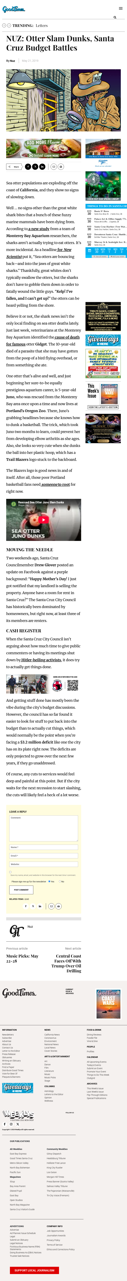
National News (51, 1044)
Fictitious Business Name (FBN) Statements (25, 1248)
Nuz (12, 60)
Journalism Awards (56, 1235)
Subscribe (7, 1038)
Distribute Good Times (12, 1070)
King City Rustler (55, 1167)
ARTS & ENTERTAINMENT (57, 1056)
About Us (6, 1044)
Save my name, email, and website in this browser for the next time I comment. (43, 875)
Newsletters (8, 1034)
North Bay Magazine (20, 1205)
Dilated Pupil (16, 1191)
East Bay (14, 1195)
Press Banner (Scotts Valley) (60, 1181)
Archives (6, 1064)
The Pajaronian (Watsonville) (60, 1191)
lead (26, 899)
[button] (114, 17)
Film (46, 1068)
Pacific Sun (15, 1172)
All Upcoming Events (96, 1062)
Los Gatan (52, 1172)
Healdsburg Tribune (56, 1158)
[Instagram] (11, 1124)
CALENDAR (92, 1057)
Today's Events (94, 1065)
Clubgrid (91, 1078)
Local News (49, 1047)
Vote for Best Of (9, 1073)
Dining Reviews (94, 1034)
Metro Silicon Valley (19, 1163)
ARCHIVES (70, 991)
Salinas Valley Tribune (57, 1186)
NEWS (47, 1030)
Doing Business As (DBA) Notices (25, 1252)
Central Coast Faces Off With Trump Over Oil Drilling (66, 963)
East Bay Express (18, 1153)
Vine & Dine (92, 1041)
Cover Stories (50, 1051)
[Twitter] (35, 167)
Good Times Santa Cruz (21, 1158)
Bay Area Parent (18, 1186)
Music (47, 1074)
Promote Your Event (96, 1071)
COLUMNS (49, 1086)
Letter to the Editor (11, 1051)
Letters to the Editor (53, 1094)
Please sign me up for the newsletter (29, 881)
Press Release (8, 1054)
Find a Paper (8, 1067)
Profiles (90, 1051)
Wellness (48, 1101)
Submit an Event (95, 1068)
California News (52, 1034)
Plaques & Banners (11, 1077)
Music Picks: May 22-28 (22, 958)
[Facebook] (28, 167)
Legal (12, 1236)
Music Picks (50, 1077)
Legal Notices (16, 1243)
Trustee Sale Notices (19, 1256)
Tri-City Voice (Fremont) (58, 1195)
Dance (47, 1064)
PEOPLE (91, 1046)
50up (12, 1181)
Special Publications (96, 1098)
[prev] (4, 25)
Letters (42, 25)
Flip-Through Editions (97, 1095)
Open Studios (16, 1200)
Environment (50, 1041)
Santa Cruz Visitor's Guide (22, 1209)
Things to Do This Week (98, 1075)
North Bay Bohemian (20, 1167)
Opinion (48, 1097)
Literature (49, 1071)
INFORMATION (9, 1030)
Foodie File (92, 1038)
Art (45, 1061)
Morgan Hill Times (55, 1177)
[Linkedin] (42, 167)
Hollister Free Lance (56, 1163)
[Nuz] (16, 931)
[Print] (61, 167)
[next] (9, 25)
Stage (47, 1081)
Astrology (49, 1091)
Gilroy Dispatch (54, 1153)
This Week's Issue (95, 1088)
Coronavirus (50, 1038)
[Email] (52, 167)
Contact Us (7, 1047)
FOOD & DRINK (94, 1030)
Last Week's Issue (95, 1091)
